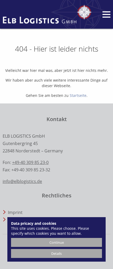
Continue (56, 242)
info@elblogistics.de (22, 181)
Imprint (15, 212)
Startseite (78, 95)
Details (56, 253)
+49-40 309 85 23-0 (30, 162)
